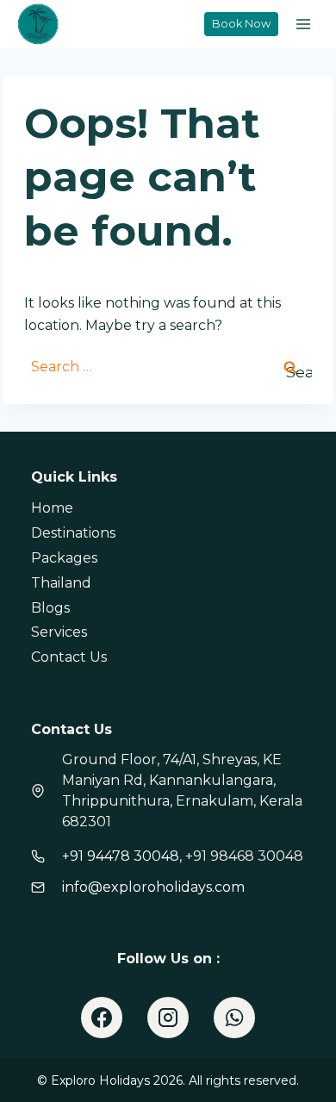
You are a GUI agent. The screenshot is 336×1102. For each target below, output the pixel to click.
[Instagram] (168, 1017)
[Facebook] (101, 1017)
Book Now (241, 23)
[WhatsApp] (234, 1017)
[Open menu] (303, 23)
